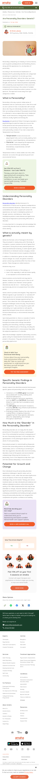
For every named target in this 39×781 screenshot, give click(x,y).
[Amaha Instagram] (34, 749)
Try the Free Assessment (19, 372)
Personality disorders (9, 203)
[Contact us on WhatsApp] (19, 4)
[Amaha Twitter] (17, 749)
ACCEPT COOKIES (19, 777)
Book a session (19, 188)
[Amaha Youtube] (11, 749)
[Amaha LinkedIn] (22, 749)
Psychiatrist (6, 121)
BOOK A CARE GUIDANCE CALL (19, 524)
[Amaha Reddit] (5, 749)
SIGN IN (27, 3)
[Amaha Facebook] (28, 749)
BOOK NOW (19, 588)
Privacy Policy (28, 772)
